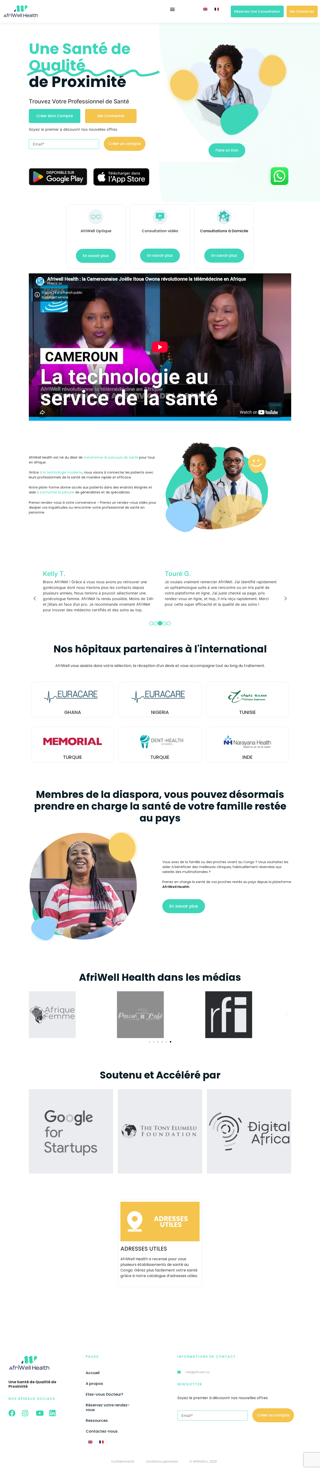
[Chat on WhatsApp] (279, 184)
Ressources (97, 1415)
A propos (94, 1378)
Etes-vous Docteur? (104, 1388)
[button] (172, 9)
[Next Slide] (285, 595)
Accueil (93, 1367)
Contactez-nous (102, 1425)
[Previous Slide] (34, 595)
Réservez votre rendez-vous (108, 1402)
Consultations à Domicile (224, 231)
